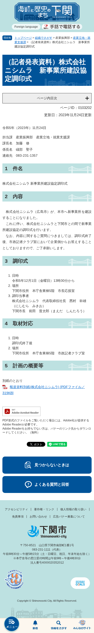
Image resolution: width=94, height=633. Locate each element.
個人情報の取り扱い (73, 509)
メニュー (12, 624)
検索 (59, 626)
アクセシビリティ (16, 509)
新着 (35, 626)
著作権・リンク (44, 509)
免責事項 (18, 516)
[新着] (35, 626)
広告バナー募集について (69, 516)
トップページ (23, 38)
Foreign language (26, 26)
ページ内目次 (47, 98)
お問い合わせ (38, 516)
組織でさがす (43, 38)
